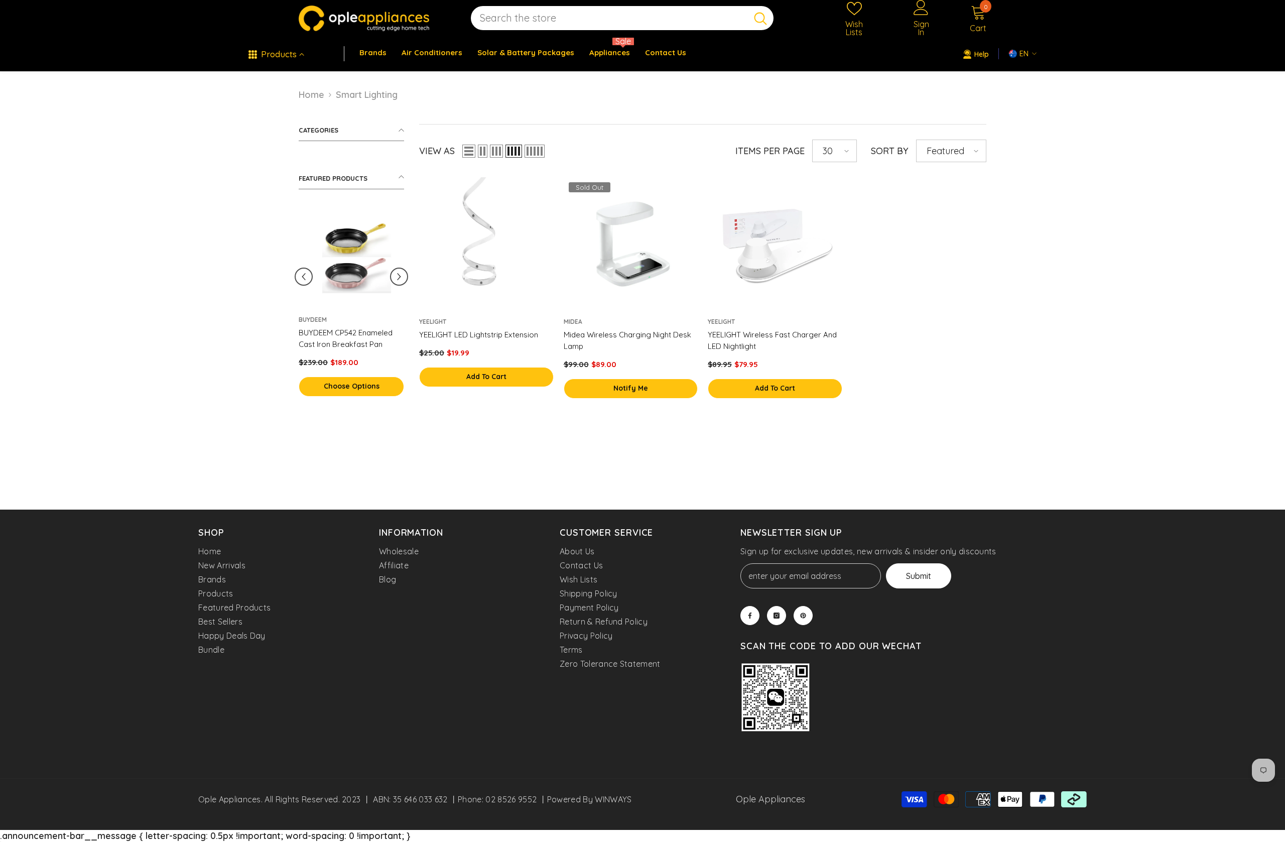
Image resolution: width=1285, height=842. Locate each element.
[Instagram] (776, 615)
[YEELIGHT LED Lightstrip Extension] (486, 244)
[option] (309, 311)
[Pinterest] (803, 615)
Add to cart (310, 386)
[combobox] (609, 18)
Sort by (890, 151)
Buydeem (384, 319)
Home (311, 94)
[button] (399, 277)
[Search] (622, 18)
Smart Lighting (367, 94)
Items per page (770, 151)
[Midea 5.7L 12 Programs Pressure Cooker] (309, 257)
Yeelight (432, 321)
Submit (918, 576)
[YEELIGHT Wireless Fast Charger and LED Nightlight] (775, 244)
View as (437, 151)
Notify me (630, 388)
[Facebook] (749, 615)
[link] (775, 699)
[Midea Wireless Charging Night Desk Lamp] (631, 244)
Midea (573, 321)
